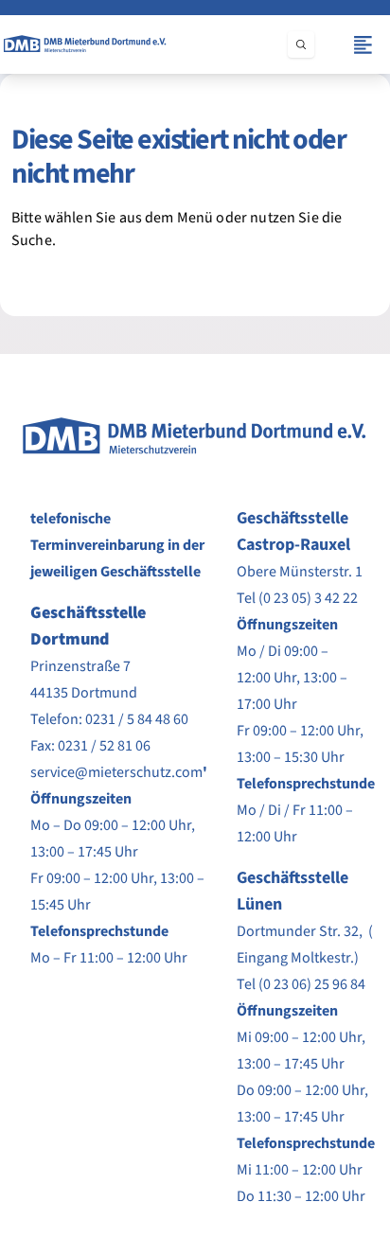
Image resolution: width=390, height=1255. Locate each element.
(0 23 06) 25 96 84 (311, 984)
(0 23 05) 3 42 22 (308, 598)
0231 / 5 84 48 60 (136, 719)
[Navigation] (363, 45)
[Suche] (301, 44)
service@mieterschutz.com (116, 772)
